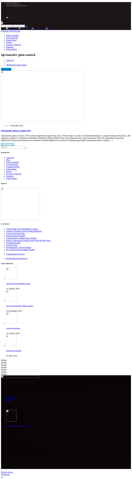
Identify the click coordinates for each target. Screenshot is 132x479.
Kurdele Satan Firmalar (15, 236)
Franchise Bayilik (13, 243)
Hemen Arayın (7, 472)
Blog (8, 160)
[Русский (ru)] (38, 28)
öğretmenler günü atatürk (16, 65)
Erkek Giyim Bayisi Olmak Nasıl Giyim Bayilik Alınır (28, 240)
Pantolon (9, 47)
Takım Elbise (11, 49)
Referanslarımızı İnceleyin (16, 258)
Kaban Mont (11, 40)
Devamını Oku (7, 145)
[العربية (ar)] (51, 28)
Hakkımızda (11, 399)
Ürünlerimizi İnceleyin (15, 254)
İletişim (9, 401)
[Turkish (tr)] (11, 28)
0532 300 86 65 (12, 3)
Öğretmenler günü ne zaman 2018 (16, 131)
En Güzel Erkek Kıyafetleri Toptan (20, 250)
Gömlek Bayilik (12, 167)
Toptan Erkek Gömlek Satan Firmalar (21, 238)
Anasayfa (10, 60)
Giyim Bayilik (12, 38)
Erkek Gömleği (12, 35)
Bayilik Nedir (11, 245)
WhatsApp (5, 474)
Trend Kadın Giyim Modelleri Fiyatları (22, 229)
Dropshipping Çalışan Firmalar (18, 247)
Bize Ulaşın (6, 69)
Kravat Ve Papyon (13, 45)
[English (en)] (25, 28)
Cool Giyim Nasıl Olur (15, 233)
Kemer (9, 42)
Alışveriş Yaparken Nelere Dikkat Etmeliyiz (24, 231)
